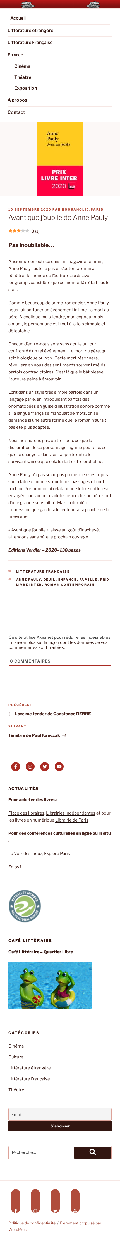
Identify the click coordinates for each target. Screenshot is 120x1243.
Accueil (18, 18)
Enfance (67, 580)
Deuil (50, 580)
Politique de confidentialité (32, 1223)
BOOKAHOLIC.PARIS (83, 209)
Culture (15, 1057)
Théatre (22, 77)
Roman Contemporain (70, 585)
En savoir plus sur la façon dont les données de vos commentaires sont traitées (58, 645)
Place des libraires (26, 813)
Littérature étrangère (30, 30)
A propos (17, 100)
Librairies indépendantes (70, 813)
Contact (16, 112)
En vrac (15, 54)
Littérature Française (30, 42)
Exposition (25, 88)
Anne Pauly (28, 580)
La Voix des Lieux (25, 853)
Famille (89, 580)
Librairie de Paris (71, 820)
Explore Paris (57, 853)
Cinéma (22, 66)
